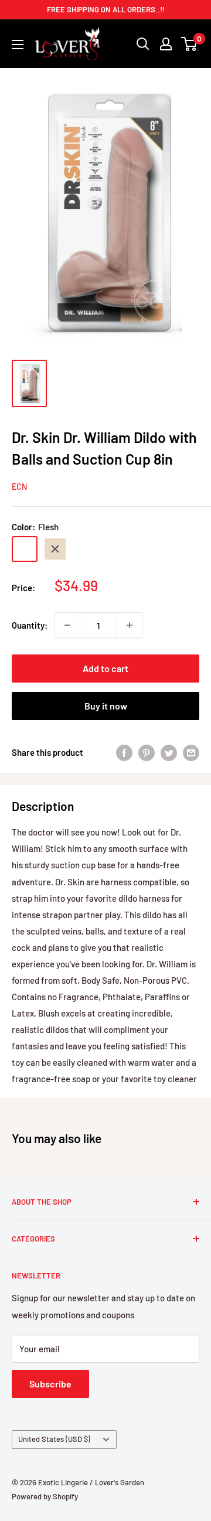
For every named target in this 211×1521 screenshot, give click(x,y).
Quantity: (29, 625)
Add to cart (105, 668)
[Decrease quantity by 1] (67, 625)
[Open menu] (17, 44)
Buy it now (105, 705)
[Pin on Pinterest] (146, 752)
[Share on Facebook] (124, 752)
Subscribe (50, 1383)
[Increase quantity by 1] (129, 625)
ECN (19, 487)
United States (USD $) (54, 1439)
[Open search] (143, 43)
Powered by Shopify (45, 1496)
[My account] (166, 43)
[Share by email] (191, 752)
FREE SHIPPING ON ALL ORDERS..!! (106, 9)
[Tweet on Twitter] (169, 752)
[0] (189, 44)
